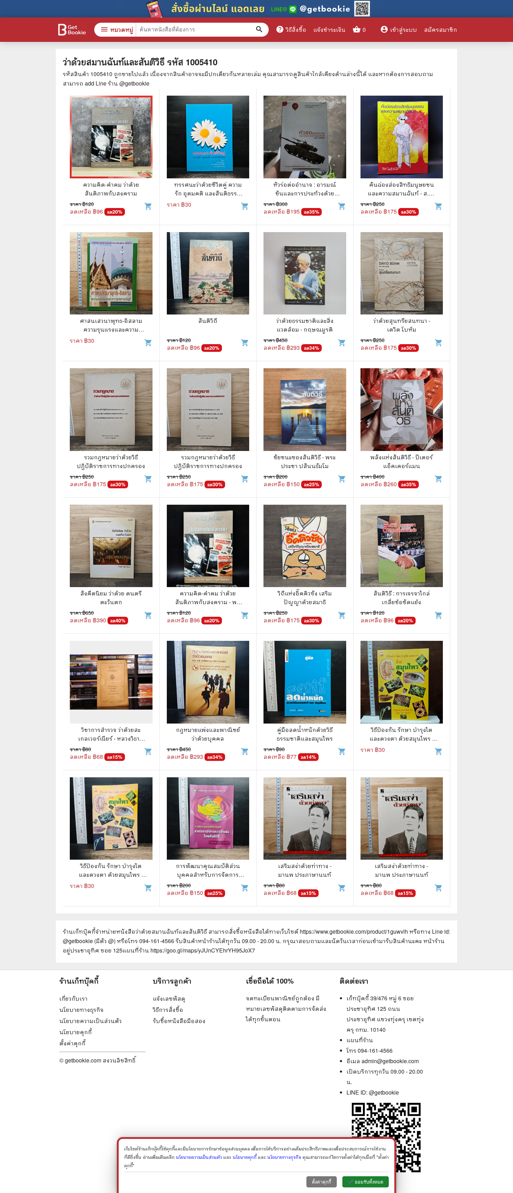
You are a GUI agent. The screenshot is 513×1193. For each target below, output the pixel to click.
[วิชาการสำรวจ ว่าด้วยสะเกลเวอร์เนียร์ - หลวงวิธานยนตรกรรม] (111, 683)
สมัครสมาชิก (440, 29)
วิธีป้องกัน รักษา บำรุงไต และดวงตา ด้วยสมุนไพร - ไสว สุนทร (402, 738)
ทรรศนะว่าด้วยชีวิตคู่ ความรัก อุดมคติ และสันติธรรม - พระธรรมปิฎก (208, 193)
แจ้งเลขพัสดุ (169, 998)
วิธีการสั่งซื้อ (168, 1010)
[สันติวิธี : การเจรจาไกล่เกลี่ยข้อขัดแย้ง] (401, 547)
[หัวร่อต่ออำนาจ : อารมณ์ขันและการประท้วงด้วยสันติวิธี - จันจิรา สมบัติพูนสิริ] (304, 138)
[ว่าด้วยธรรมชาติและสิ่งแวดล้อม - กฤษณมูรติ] (304, 274)
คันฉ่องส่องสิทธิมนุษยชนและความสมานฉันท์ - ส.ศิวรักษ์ (402, 193)
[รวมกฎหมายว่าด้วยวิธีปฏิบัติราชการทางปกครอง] (111, 410)
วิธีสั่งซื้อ (291, 29)
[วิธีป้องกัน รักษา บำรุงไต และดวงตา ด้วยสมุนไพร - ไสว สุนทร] (401, 683)
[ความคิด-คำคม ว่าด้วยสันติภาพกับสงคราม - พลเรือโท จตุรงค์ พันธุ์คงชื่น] (208, 547)
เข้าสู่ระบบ (398, 29)
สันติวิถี (207, 321)
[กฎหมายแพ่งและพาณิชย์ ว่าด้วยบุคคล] (208, 683)
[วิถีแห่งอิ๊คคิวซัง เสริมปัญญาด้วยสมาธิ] (304, 547)
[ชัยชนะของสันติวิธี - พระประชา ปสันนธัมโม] (304, 410)
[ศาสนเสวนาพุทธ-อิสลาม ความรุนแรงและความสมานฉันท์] (111, 274)
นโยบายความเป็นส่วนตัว (90, 1021)
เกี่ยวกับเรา (73, 998)
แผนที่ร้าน (360, 1040)
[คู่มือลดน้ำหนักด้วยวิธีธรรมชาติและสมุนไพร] (304, 683)
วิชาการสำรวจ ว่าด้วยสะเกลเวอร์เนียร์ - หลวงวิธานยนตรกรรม (111, 738)
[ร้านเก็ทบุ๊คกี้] (71, 30)
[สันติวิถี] (208, 274)
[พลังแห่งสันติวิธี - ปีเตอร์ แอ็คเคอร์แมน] (401, 410)
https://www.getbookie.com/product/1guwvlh (354, 931)
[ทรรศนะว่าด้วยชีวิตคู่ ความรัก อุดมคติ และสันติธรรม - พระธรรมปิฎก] (208, 138)
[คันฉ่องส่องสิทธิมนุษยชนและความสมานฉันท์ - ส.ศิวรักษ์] (401, 138)
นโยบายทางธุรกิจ (81, 1010)
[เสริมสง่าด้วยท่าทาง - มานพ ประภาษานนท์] (304, 819)
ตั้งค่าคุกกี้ (72, 1043)
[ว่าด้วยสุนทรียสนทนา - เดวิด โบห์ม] (401, 274)
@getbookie (384, 1092)
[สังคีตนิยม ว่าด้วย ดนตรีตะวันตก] (111, 547)
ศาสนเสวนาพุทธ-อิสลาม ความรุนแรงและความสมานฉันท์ (111, 329)
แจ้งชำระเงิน (329, 29)
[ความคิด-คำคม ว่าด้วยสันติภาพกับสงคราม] (111, 138)
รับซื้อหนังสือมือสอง (179, 1021)
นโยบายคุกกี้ (75, 1032)
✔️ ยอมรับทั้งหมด (365, 1182)
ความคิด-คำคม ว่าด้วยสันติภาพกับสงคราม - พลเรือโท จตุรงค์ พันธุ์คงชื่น (207, 602)
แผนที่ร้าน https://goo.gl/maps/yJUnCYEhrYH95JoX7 (188, 950)
